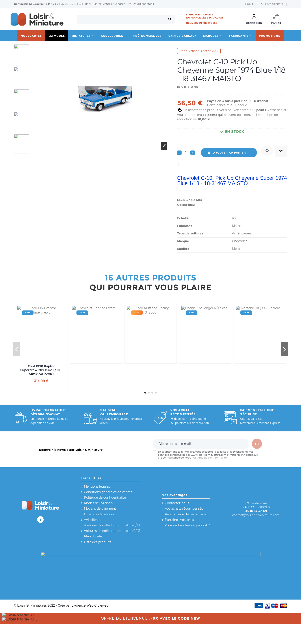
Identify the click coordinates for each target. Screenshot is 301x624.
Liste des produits (97, 542)
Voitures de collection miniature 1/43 (112, 531)
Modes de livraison (98, 503)
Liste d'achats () (275, 4)
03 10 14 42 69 (49, 4)
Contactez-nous (25, 4)
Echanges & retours (99, 514)
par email (147, 4)
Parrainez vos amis (179, 520)
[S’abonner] (257, 444)
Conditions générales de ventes (108, 492)
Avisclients (92, 520)
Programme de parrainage (185, 514)
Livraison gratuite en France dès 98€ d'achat (204, 16)
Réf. (180, 86)
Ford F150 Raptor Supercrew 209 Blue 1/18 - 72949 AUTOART (41, 369)
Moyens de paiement (100, 509)
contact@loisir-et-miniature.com (255, 515)
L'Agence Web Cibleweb (90, 605)
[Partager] (179, 164)
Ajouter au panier (229, 152)
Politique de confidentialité (209, 457)
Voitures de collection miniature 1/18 (112, 525)
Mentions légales (97, 486)
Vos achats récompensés (184, 509)
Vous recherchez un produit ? (187, 525)
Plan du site (93, 536)
